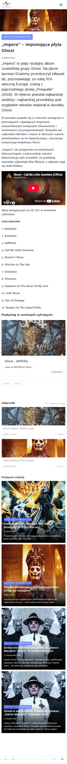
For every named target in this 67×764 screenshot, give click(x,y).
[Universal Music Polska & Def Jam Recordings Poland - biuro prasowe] (6, 7)
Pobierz (60, 434)
